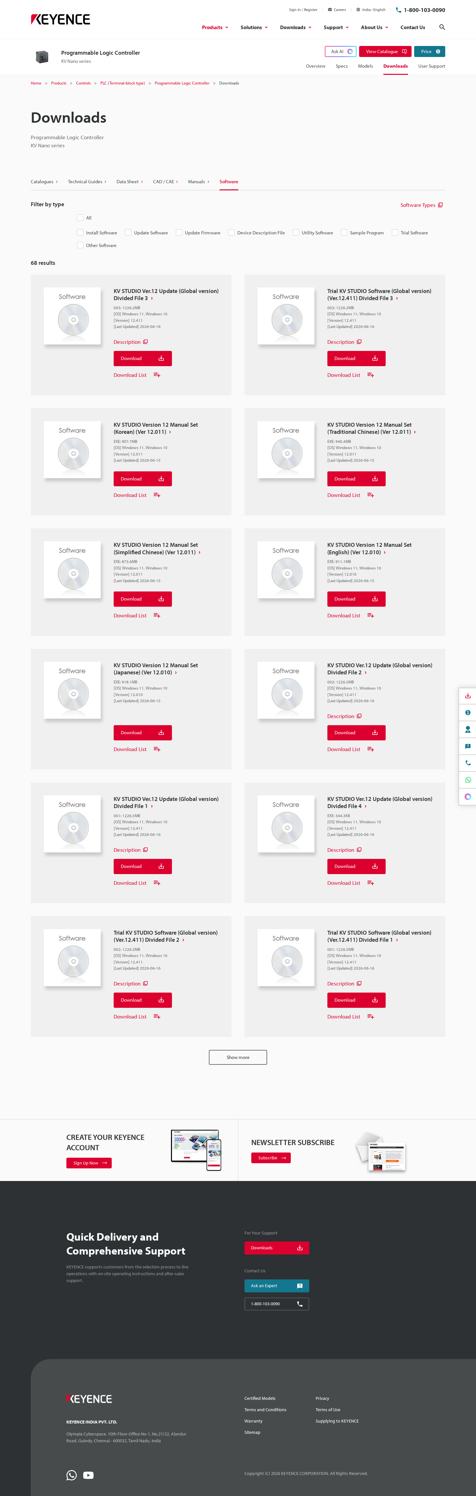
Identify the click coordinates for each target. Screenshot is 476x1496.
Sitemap (252, 1432)
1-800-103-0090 (424, 10)
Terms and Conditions (265, 1409)
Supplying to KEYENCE (337, 1421)
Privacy (322, 1398)
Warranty (253, 1421)
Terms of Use (328, 1409)
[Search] (442, 27)
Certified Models (260, 1398)
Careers (340, 9)
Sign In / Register (303, 9)
